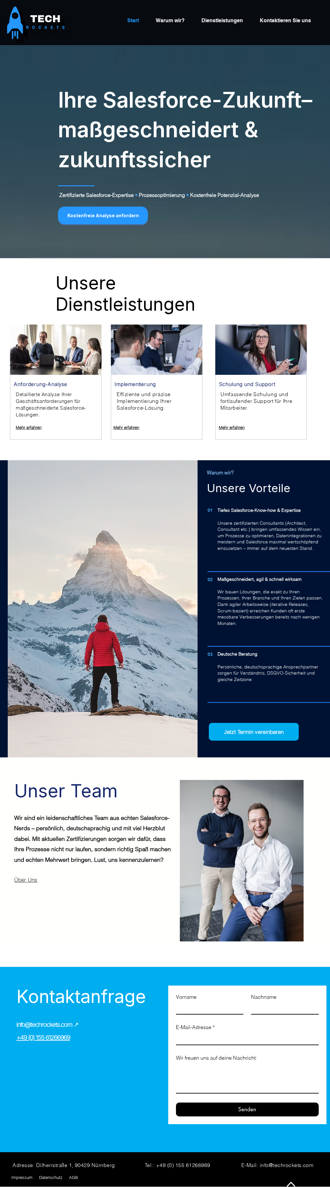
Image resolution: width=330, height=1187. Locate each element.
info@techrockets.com (287, 1165)
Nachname (264, 997)
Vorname (186, 997)
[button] (103, 215)
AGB (73, 1177)
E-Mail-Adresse (195, 1027)
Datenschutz (51, 1177)
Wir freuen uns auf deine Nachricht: (216, 1058)
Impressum (22, 1177)
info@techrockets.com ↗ (47, 1024)
